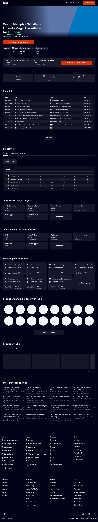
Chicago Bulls (14, 185)
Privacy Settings (79, 502)
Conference (14, 153)
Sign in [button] (78, 3)
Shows (12, 349)
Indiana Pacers (15, 188)
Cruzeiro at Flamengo (11, 387)
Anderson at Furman (80, 396)
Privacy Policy (85, 519)
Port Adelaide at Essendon (12, 396)
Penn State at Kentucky (81, 415)
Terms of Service (74, 519)
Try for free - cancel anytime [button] (18, 42)
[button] (88, 372)
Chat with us (78, 505)
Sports (5, 349)
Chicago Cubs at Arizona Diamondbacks (82, 388)
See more (49, 137)
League (22, 153)
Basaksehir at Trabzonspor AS (13, 406)
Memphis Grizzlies (27, 48)
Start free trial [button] (89, 3)
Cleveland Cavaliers (16, 179)
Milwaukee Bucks (15, 182)
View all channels (49, 332)
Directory (93, 519)
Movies (18, 349)
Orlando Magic (43, 48)
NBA (16, 48)
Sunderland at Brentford (35, 415)
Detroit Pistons (15, 176)
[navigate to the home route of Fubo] (6, 3)
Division (5, 153)
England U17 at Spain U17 (82, 406)
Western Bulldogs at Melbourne (33, 388)
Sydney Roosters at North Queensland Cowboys (12, 416)
